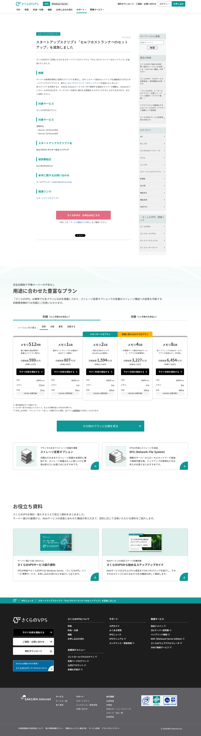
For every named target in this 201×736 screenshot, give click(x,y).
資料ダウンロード (126, 3)
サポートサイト (83, 701)
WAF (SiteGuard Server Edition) (166, 638)
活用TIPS (143, 206)
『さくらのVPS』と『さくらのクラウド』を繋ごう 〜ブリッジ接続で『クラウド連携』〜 (151, 94)
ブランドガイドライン (111, 728)
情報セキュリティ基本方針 (76, 728)
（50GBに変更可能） (30, 393)
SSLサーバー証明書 (160, 630)
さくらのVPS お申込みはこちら (83, 215)
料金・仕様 (38, 9)
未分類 (142, 185)
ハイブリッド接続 (159, 634)
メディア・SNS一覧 (114, 713)
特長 (27, 9)
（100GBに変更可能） (65, 393)
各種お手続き (74, 669)
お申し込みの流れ (64, 9)
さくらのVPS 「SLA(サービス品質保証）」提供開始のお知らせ (151, 81)
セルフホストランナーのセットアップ (83, 83)
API (141, 136)
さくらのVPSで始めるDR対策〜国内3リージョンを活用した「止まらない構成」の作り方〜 (151, 68)
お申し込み (178, 3)
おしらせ (143, 143)
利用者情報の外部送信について (30, 728)
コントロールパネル (148, 233)
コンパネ (143, 164)
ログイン (164, 4)
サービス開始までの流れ (80, 222)
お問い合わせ (82, 709)
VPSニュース (115, 634)
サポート (80, 9)
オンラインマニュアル (149, 240)
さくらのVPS (145, 226)
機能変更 (143, 199)
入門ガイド (114, 626)
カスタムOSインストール (150, 150)
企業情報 (110, 701)
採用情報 (110, 717)
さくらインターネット (149, 247)
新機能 (142, 178)
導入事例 (59, 705)
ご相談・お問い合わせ (146, 3)
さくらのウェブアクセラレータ (165, 643)
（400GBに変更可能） (135, 393)
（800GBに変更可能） (170, 393)
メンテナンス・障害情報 (120, 643)
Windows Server (60, 3)
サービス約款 (94, 728)
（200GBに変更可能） (100, 393)
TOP (18, 9)
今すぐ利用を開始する (29, 371)
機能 (50, 9)
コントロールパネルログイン (81, 656)
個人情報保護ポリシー (54, 728)
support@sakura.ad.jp (62, 181)
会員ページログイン (77, 661)
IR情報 (109, 705)
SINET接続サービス (160, 647)
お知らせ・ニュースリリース (118, 709)
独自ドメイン (157, 626)
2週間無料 (76, 410)
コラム (142, 157)
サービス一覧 (61, 701)
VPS (46, 3)
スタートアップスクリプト (48, 34)
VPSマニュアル (116, 638)
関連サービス (96, 9)
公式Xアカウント (75, 665)
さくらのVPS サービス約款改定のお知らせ (151, 118)
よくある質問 (115, 630)
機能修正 (143, 192)
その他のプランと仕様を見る (100, 426)
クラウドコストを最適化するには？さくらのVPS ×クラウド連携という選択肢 (151, 107)
